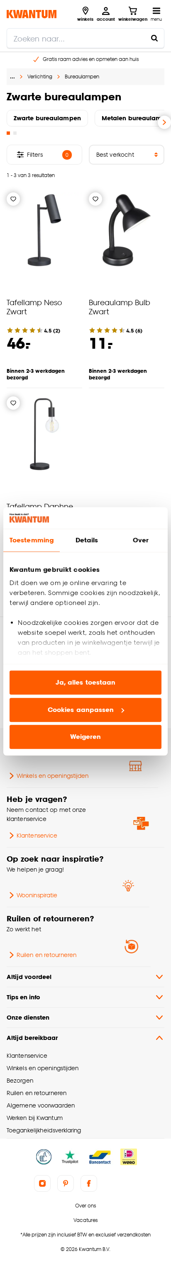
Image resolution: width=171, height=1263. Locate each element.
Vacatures (85, 1220)
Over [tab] (141, 540)
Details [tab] (87, 540)
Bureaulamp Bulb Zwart (119, 306)
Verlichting (39, 76)
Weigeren (85, 737)
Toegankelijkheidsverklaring (44, 1130)
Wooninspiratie (37, 895)
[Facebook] (89, 1183)
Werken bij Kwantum (35, 1117)
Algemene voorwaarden (41, 1105)
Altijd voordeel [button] (29, 976)
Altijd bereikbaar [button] (32, 1037)
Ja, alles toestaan (86, 683)
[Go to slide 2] (15, 133)
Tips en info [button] (23, 997)
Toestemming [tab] (32, 540)
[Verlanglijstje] (13, 199)
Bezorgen (20, 1080)
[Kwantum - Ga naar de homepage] (31, 14)
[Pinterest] (65, 1183)
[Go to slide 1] (8, 133)
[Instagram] (42, 1183)
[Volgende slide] (164, 122)
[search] (85, 38)
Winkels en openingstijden (52, 775)
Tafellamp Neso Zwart (34, 306)
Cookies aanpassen (81, 710)
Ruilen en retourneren (46, 954)
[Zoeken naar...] (154, 38)
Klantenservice (37, 835)
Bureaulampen (82, 76)
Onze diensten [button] (28, 1017)
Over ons (85, 1205)
